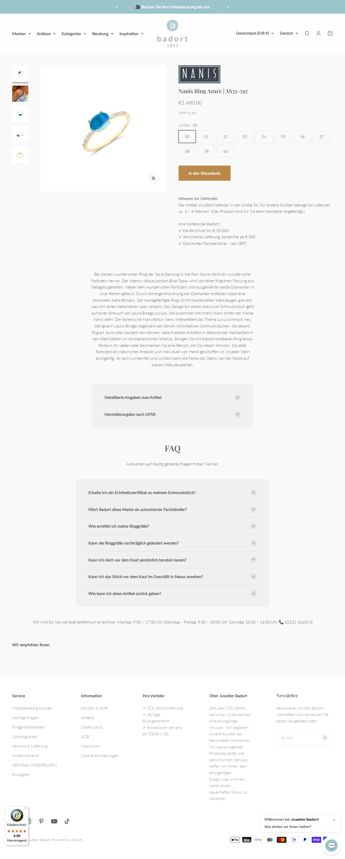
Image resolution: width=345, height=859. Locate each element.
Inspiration (128, 33)
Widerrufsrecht (25, 755)
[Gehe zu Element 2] (20, 94)
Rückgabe (20, 774)
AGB (85, 736)
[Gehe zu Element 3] (20, 114)
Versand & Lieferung (29, 745)
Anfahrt (87, 717)
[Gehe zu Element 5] (20, 155)
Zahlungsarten (24, 736)
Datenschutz (92, 726)
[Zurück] (116, 7)
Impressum (90, 745)
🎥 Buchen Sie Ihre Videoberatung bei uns (172, 6)
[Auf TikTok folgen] (67, 821)
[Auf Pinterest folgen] (41, 821)
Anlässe (44, 33)
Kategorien (71, 33)
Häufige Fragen (25, 717)
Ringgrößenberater (28, 726)
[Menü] (25, 809)
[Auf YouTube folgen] (54, 821)
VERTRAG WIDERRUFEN (34, 765)
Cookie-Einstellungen (99, 755)
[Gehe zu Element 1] (20, 74)
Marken (19, 33)
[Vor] (228, 7)
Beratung (100, 33)
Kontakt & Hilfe (94, 708)
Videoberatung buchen (32, 708)
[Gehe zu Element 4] (20, 135)
